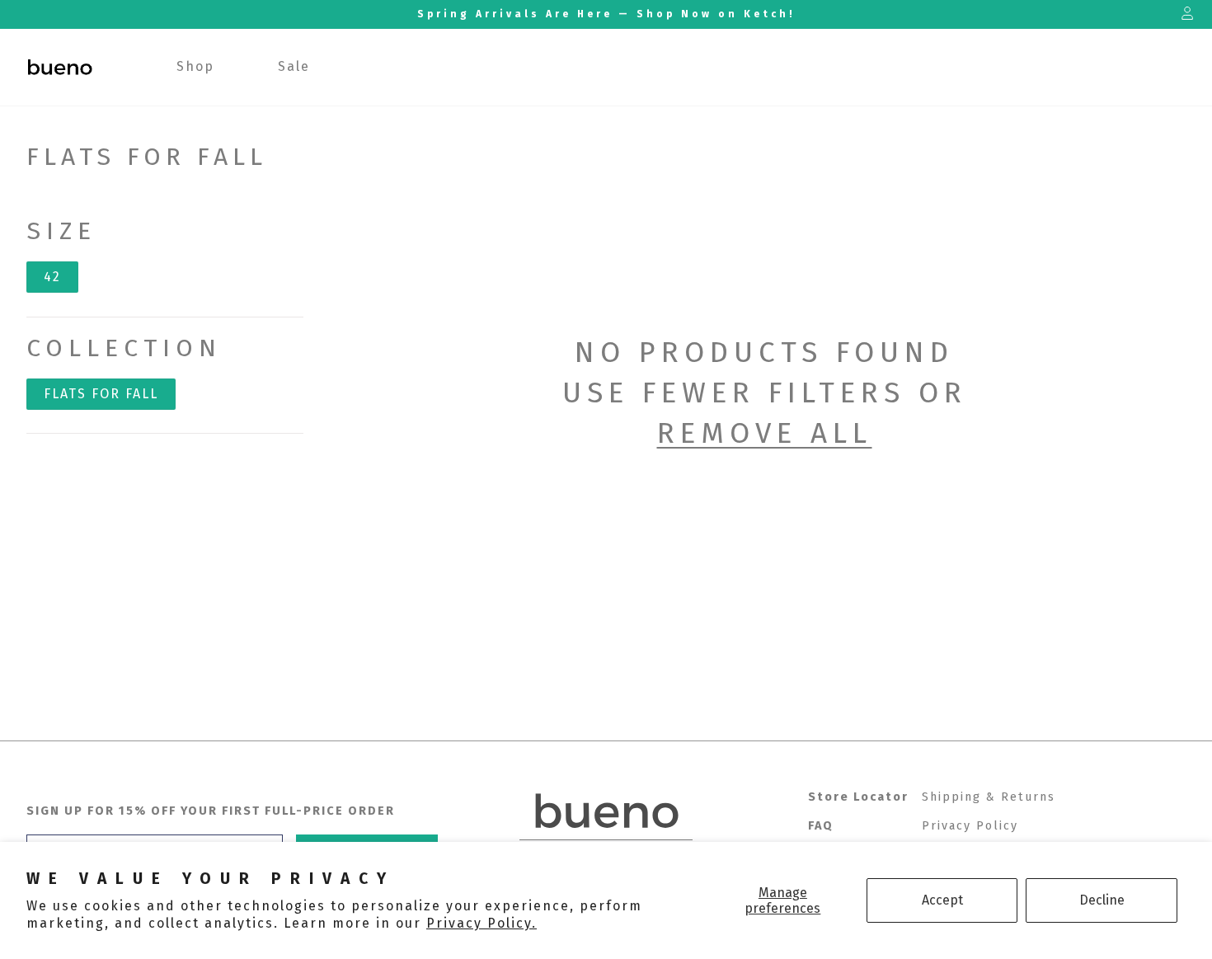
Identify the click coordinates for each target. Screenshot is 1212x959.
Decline (1102, 900)
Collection (124, 348)
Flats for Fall (101, 394)
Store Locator (858, 797)
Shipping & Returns (988, 797)
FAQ (821, 826)
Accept (942, 900)
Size (61, 231)
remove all (764, 433)
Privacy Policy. (481, 923)
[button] (196, 67)
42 (52, 276)
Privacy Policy (970, 826)
